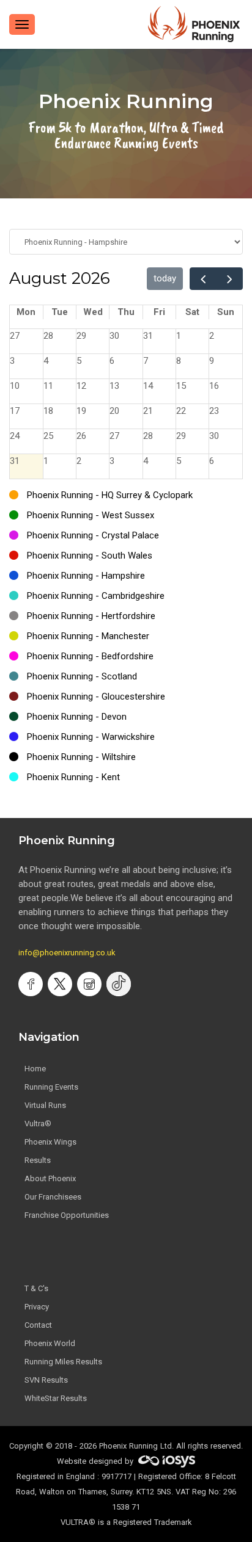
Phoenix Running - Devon (77, 716)
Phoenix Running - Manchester (88, 636)
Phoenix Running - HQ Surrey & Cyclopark (110, 495)
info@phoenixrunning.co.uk (67, 952)
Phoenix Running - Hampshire (86, 575)
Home (35, 1068)
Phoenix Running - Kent (73, 777)
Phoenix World (49, 1343)
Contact (38, 1325)
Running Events (51, 1086)
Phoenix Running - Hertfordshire (91, 615)
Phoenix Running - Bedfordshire (90, 656)
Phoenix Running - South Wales (89, 555)
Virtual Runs (45, 1105)
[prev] (203, 278)
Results (37, 1160)
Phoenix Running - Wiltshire (81, 756)
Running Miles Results (63, 1361)
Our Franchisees (52, 1196)
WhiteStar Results (55, 1398)
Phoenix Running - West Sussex (90, 515)
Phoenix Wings (50, 1141)
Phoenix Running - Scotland (82, 676)
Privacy (36, 1306)
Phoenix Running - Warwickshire (91, 736)
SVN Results (46, 1380)
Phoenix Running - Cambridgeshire (96, 595)
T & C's (36, 1288)
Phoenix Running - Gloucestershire (96, 696)
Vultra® (37, 1123)
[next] (229, 278)
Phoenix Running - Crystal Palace (93, 535)
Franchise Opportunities (66, 1215)
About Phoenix (50, 1178)
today (165, 278)
